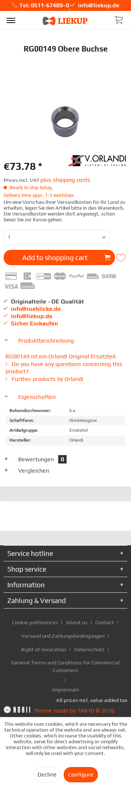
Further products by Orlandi (46, 378)
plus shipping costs (65, 179)
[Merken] (121, 258)
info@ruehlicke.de (36, 308)
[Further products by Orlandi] (97, 159)
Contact (104, 622)
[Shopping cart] (119, 19)
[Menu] (11, 20)
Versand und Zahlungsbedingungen (62, 636)
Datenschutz (89, 649)
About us (76, 622)
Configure (81, 774)
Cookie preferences (35, 622)
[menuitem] (11, 20)
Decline (47, 774)
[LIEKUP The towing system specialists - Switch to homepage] (65, 21)
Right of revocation (43, 649)
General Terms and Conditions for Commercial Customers (65, 666)
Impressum (65, 689)
